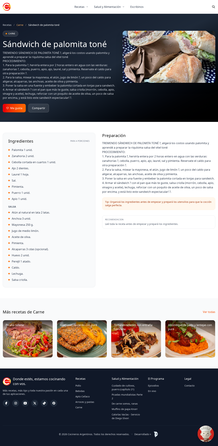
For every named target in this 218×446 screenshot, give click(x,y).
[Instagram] (15, 403)
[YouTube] (25, 403)
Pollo (78, 385)
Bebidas (80, 391)
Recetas (79, 7)
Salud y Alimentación (107, 7)
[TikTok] (44, 403)
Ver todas (209, 312)
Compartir (38, 108)
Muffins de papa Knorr (125, 409)
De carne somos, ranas (125, 403)
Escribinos (137, 7)
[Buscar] (213, 6)
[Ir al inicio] (7, 7)
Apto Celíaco (82, 396)
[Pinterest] (53, 403)
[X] (34, 403)
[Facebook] (6, 403)
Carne (78, 407)
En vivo (152, 391)
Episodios (153, 385)
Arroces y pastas (84, 402)
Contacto (189, 385)
